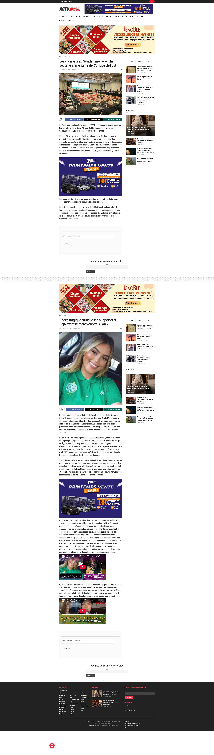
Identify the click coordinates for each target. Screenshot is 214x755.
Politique (86, 16)
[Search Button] (154, 19)
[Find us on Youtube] (130, 706)
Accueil (61, 16)
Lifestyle (109, 16)
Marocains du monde (127, 16)
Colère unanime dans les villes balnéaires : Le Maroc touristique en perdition (145, 68)
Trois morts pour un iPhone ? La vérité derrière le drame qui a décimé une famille (145, 159)
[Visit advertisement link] (119, 9)
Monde (72, 711)
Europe (61, 709)
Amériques (62, 695)
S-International (85, 697)
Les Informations (73, 702)
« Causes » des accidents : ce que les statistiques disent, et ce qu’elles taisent (145, 150)
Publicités (62, 20)
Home (60, 56)
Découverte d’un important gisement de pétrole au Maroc (145, 77)
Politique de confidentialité (132, 723)
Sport (101, 16)
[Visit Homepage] (69, 9)
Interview (72, 693)
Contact (71, 20)
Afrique (61, 693)
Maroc (72, 709)
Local (71, 707)
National (83, 690)
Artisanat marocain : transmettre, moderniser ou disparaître (145, 140)
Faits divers (77, 328)
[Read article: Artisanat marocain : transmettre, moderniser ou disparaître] (131, 141)
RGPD (126, 727)
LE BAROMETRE (74, 699)
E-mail (107, 264)
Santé (82, 699)
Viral (82, 710)
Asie (60, 697)
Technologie (84, 704)
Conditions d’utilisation (131, 725)
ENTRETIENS (63, 704)
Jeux (71, 697)
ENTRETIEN (140, 16)
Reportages (84, 695)
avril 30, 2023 (62, 69)
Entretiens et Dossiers (62, 706)
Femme (61, 714)
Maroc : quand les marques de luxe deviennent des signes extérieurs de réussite (138, 129)
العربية (152, 1)
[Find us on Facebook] (125, 706)
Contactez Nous (131, 710)
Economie (94, 16)
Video (117, 16)
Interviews (73, 695)
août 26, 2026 (131, 133)
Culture (79, 16)
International (77, 69)
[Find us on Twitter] (128, 706)
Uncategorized (85, 706)
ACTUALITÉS (69, 16)
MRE (71, 714)
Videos (82, 708)
